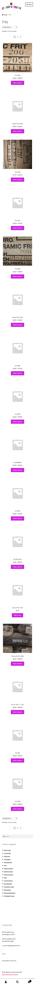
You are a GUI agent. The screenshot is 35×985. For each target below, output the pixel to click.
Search (17, 982)
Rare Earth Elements (9, 893)
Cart (27, 980)
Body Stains (7, 850)
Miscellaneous (8, 884)
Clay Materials (8, 862)
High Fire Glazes (8, 868)
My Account (6, 982)
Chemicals (7, 856)
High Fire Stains (8, 871)
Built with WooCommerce (10, 974)
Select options (17, 83)
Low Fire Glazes (8, 881)
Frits (5, 865)
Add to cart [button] (17, 615)
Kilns (5, 878)
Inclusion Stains (8, 874)
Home (5, 15)
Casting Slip (7, 853)
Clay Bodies (7, 859)
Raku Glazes (7, 890)
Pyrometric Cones (9, 887)
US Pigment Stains (9, 896)
